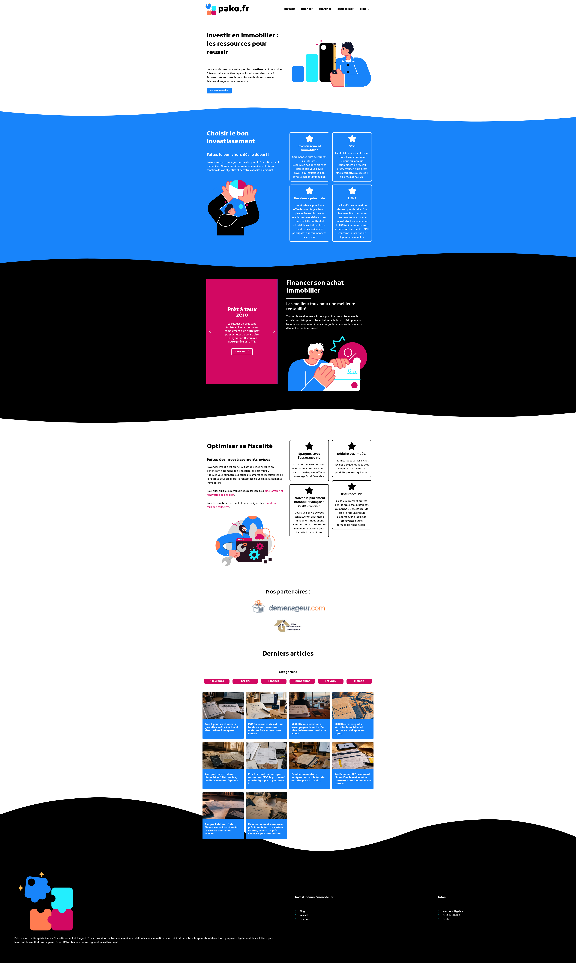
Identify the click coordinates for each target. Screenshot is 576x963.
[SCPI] (352, 138)
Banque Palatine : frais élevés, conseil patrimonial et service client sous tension (221, 829)
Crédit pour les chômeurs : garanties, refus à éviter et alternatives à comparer (221, 727)
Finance (273, 681)
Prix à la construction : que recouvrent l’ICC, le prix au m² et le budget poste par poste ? (266, 779)
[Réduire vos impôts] (352, 446)
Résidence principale (309, 199)
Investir (289, 9)
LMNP (352, 199)
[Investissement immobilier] (309, 138)
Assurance (217, 681)
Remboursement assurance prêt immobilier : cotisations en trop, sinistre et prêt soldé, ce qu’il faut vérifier (266, 829)
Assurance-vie (352, 494)
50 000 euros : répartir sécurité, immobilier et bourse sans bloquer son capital (350, 729)
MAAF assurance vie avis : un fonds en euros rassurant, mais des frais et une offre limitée (266, 729)
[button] (210, 331)
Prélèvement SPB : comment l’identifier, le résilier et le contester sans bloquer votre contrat (353, 779)
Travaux (330, 681)
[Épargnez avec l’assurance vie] (309, 446)
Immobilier (302, 681)
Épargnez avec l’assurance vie (309, 456)
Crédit (245, 681)
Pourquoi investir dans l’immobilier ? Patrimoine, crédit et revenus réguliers (221, 777)
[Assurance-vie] (352, 486)
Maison (359, 681)
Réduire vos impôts (351, 454)
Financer (307, 9)
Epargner (325, 9)
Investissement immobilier (309, 148)
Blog (363, 9)
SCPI (352, 146)
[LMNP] (352, 190)
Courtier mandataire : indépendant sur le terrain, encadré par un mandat (308, 777)
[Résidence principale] (309, 190)
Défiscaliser (345, 9)
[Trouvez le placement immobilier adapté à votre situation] (309, 490)
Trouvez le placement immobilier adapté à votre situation (309, 502)
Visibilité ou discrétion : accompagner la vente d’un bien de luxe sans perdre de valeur (308, 729)
